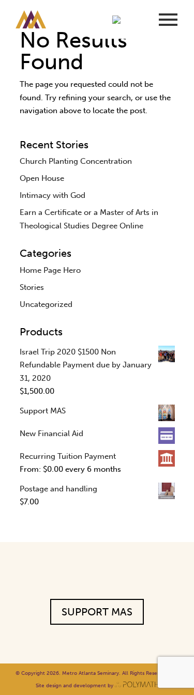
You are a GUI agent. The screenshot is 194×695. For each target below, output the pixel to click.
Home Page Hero (50, 270)
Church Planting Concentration (76, 161)
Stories (32, 287)
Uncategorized (46, 304)
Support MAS (97, 612)
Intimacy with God (52, 195)
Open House (42, 178)
